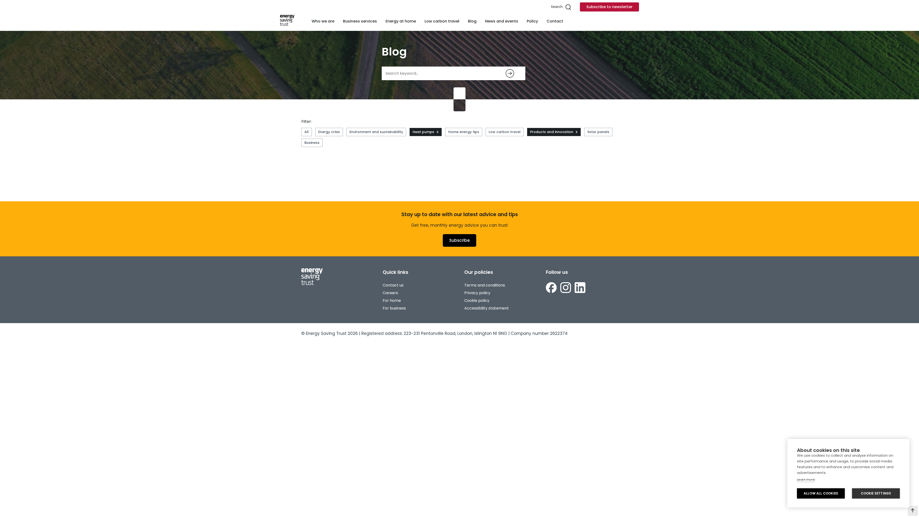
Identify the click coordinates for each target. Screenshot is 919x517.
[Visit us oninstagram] (565, 288)
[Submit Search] (510, 73)
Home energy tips (463, 131)
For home (392, 300)
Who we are (323, 21)
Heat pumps (423, 131)
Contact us (393, 285)
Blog (472, 21)
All (306, 131)
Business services (360, 21)
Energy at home (401, 21)
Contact (555, 21)
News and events (501, 21)
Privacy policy (477, 293)
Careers (390, 293)
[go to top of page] (913, 511)
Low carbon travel (442, 21)
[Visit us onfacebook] (551, 288)
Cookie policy (476, 300)
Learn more (806, 479)
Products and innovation (551, 131)
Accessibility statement (486, 308)
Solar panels (598, 131)
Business (311, 142)
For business (394, 308)
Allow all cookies (821, 493)
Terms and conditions (484, 285)
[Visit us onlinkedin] (580, 288)
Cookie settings (876, 493)
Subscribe (459, 240)
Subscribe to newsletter (609, 7)
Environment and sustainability (376, 131)
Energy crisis (329, 131)
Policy (532, 21)
